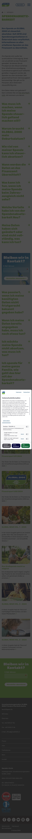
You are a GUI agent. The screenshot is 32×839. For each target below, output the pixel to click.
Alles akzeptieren (26, 445)
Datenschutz (26, 392)
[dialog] (16, 419)
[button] (26, 426)
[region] (16, 419)
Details (22, 434)
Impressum (18, 392)
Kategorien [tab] (6, 421)
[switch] (27, 427)
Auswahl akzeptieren (7, 445)
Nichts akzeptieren (16, 445)
